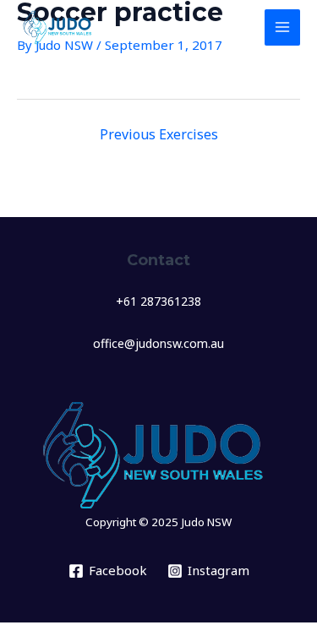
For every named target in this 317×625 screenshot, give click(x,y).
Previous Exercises (159, 134)
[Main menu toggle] (283, 27)
